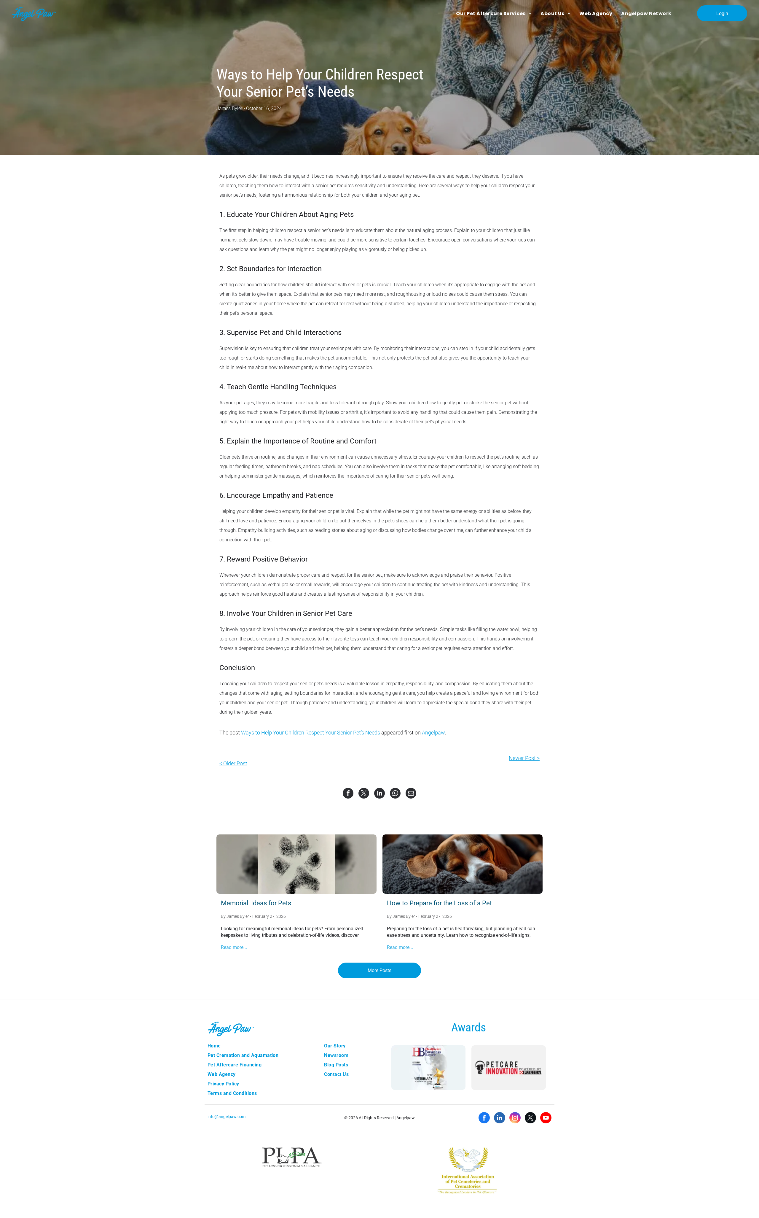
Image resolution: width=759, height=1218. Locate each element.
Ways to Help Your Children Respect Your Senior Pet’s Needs (310, 732)
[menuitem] (494, 13)
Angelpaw (433, 732)
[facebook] (484, 1118)
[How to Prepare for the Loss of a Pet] (462, 864)
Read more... (234, 947)
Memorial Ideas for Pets (256, 903)
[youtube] (545, 1118)
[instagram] (515, 1118)
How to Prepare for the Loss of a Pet (439, 903)
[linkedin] (499, 1118)
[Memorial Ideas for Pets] (296, 864)
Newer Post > (524, 758)
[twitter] (530, 1118)
